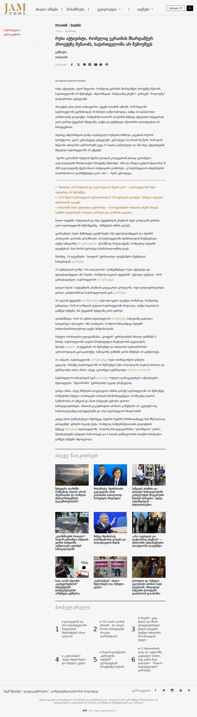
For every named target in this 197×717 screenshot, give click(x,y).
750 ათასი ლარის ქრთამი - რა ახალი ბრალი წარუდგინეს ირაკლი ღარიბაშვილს (112, 628)
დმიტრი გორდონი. (139, 370)
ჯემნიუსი (61, 52)
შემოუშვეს (71, 429)
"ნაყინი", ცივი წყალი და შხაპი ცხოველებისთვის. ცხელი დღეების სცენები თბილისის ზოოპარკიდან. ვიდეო (149, 629)
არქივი (59, 31)
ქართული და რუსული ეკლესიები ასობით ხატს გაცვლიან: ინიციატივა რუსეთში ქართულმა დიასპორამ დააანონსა (147, 587)
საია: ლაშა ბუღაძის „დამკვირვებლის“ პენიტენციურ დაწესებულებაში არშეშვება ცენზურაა (67, 587)
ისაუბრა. (70, 347)
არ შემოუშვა (118, 318)
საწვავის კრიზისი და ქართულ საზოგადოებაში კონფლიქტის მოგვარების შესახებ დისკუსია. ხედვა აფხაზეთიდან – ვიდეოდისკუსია (148, 496)
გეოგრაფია (107, 9)
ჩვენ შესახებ (12, 691)
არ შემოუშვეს (90, 300)
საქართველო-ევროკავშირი (12, 32)
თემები (143, 9)
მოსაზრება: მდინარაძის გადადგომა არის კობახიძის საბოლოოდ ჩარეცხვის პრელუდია (108, 493)
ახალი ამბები (46, 9)
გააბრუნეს (102, 378)
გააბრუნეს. (78, 261)
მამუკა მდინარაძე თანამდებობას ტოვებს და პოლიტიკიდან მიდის (110, 539)
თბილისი (61, 57)
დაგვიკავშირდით (36, 691)
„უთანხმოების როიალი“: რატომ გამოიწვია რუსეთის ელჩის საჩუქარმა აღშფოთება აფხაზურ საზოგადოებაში (71, 543)
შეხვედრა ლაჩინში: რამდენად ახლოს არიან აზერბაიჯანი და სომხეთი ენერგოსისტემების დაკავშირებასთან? (70, 495)
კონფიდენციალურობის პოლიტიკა (74, 691)
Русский (61, 25)
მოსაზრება (75, 9)
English (76, 25)
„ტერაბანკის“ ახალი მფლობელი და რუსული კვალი (109, 584)
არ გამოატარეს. (87, 243)
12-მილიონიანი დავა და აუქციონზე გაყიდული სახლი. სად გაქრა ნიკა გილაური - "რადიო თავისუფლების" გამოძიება (150, 659)
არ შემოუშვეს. (106, 279)
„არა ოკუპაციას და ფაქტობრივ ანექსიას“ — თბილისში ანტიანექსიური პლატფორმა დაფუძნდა (148, 541)
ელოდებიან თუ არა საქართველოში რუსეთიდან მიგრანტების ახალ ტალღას (74, 628)
